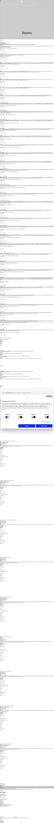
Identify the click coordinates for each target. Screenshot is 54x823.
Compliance (1, 802)
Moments (4, 44)
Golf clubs (25, 44)
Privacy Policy (2, 803)
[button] (7, 3)
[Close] (2, 51)
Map (0, 386)
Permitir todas (44, 425)
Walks (1, 44)
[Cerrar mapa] (1, 40)
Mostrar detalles (46, 421)
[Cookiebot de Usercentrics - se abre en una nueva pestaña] (46, 396)
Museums (8, 44)
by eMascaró (1, 822)
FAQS (1, 801)
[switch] (20, 417)
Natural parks (20, 44)
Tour (0, 387)
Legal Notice (1, 820)
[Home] (2, 3)
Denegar (27, 425)
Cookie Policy (2, 821)
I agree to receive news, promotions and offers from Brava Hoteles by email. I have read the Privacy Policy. (14, 817)
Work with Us (2, 800)
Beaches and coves (14, 44)
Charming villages (30, 44)
